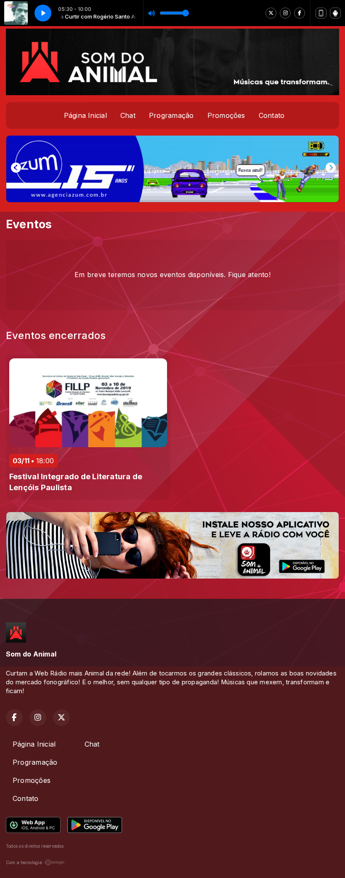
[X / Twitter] (270, 13)
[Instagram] (285, 13)
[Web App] (321, 13)
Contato (272, 115)
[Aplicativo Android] (335, 13)
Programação (171, 115)
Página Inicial (85, 115)
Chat (127, 115)
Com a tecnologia (24, 862)
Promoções (226, 115)
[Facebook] (299, 13)
